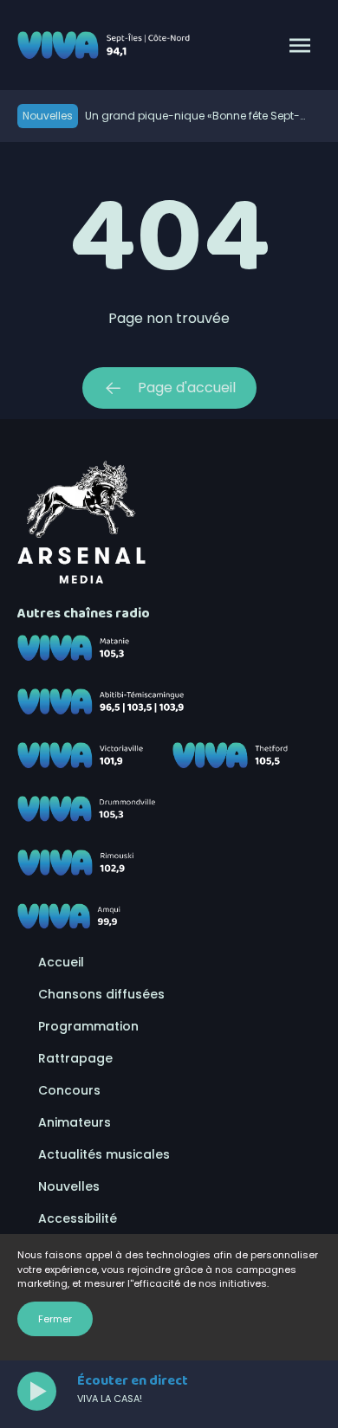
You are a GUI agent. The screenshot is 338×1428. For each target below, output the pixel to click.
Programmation (88, 1026)
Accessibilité (77, 1218)
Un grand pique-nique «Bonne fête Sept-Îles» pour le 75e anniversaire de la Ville (192, 116)
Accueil (61, 962)
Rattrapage (75, 1058)
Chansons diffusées (101, 994)
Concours (69, 1090)
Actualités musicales (104, 1154)
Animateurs (74, 1122)
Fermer (55, 1319)
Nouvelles (69, 1186)
